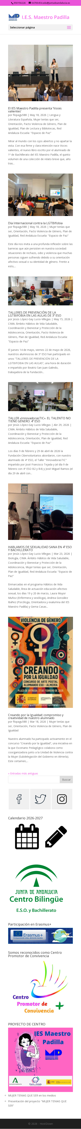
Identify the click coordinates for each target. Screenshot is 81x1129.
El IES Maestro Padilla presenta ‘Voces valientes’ (35, 109)
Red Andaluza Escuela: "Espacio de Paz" (44, 235)
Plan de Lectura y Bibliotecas (37, 128)
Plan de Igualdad (29, 337)
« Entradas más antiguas (23, 773)
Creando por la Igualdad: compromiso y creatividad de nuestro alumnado (35, 716)
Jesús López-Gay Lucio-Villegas (32, 319)
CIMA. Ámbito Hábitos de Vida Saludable (32, 323)
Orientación (15, 124)
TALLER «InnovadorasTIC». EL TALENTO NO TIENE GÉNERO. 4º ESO (39, 419)
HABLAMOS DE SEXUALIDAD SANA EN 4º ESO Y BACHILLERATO (40, 548)
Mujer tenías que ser (45, 119)
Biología (13, 558)
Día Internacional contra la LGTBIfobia (35, 223)
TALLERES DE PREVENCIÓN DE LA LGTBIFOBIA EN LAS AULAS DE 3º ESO (34, 314)
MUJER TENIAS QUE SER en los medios (32, 1095)
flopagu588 (20, 115)
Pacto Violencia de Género (40, 124)
